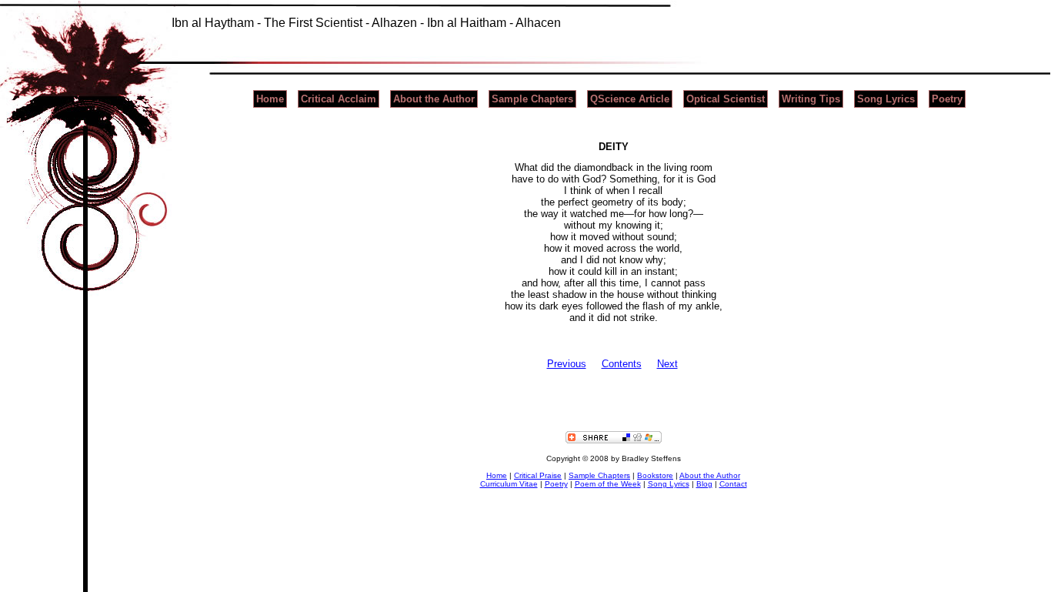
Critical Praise (538, 475)
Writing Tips (811, 99)
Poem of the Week (608, 484)
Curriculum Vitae (509, 484)
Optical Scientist (725, 99)
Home (270, 99)
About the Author (434, 99)
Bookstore (655, 475)
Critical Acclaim (338, 99)
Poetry (947, 99)
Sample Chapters (532, 99)
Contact (733, 484)
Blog (704, 484)
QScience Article (629, 99)
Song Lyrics (886, 99)
